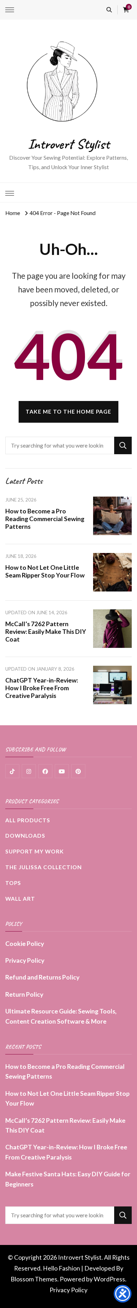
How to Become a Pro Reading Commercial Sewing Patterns (44, 518)
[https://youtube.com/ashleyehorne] (62, 771)
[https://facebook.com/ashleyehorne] (45, 771)
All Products (27, 820)
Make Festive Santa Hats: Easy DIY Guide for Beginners (67, 1179)
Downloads (25, 835)
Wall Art (20, 898)
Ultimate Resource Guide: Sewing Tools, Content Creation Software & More (61, 1016)
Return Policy (24, 994)
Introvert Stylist (68, 144)
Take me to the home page (68, 411)
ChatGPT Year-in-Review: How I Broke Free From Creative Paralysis (41, 687)
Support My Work (34, 851)
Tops (13, 883)
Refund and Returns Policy (42, 977)
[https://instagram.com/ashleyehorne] (29, 771)
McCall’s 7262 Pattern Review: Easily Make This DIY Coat (45, 631)
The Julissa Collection (43, 867)
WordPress (109, 1279)
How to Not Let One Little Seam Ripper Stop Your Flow (45, 571)
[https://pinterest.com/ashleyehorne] (78, 771)
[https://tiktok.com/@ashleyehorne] (12, 771)
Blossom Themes (34, 1279)
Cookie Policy (24, 943)
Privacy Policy (24, 960)
